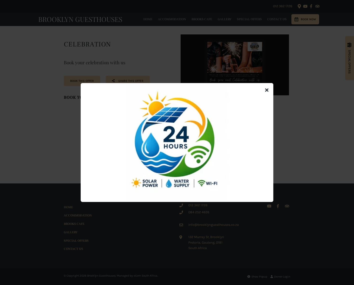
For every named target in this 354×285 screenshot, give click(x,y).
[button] (266, 90)
